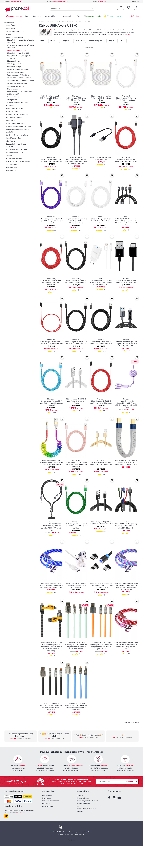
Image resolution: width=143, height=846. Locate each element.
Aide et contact (47, 795)
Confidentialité (80, 834)
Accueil (41, 22)
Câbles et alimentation (14, 37)
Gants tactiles (11, 28)
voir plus (127, 34)
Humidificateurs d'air (13, 138)
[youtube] (119, 798)
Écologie (80, 811)
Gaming (9, 155)
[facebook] (110, 798)
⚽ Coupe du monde (92, 16)
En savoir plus (21, 812)
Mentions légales (63, 834)
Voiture (8, 34)
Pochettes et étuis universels (16, 149)
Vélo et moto (10, 141)
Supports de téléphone (14, 118)
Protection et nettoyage (14, 108)
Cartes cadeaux (48, 806)
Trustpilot (72, 840)
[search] (92, 8)
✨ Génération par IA (112, 16)
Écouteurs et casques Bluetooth (17, 115)
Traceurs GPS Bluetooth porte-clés (18, 127)
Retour (99, 1)
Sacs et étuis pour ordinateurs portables (16, 145)
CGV (72, 834)
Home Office (10, 121)
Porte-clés (10, 105)
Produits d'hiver (11, 167)
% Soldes (135, 16)
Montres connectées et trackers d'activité (17, 131)
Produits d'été (11, 170)
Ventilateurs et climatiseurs (15, 124)
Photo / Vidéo (11, 25)
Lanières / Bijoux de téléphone (17, 135)
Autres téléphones (52, 16)
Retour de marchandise (50, 801)
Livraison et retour (83, 798)
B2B (78, 806)
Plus (78, 16)
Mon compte (46, 798)
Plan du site (46, 803)
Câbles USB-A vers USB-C (82, 22)
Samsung (37, 16)
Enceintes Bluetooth (13, 111)
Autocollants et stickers (14, 152)
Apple (27, 16)
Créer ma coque (15, 16)
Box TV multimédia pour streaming (18, 161)
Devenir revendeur (83, 803)
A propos (80, 795)
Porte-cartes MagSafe (14, 158)
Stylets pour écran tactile (15, 31)
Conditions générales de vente (87, 801)
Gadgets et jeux (11, 164)
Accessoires (68, 16)
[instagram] (115, 798)
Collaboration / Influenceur (86, 809)
